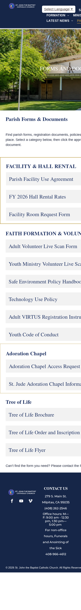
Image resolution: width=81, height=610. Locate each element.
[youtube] (21, 501)
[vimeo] (31, 501)
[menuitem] (58, 15)
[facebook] (12, 501)
